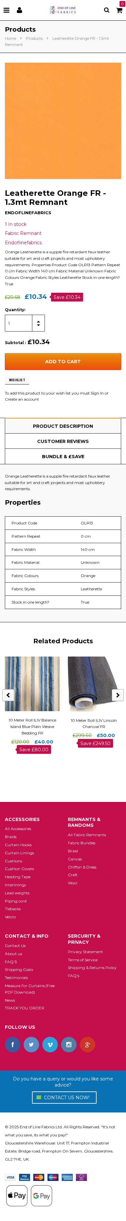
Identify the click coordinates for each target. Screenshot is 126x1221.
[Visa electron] (24, 1176)
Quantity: (15, 309)
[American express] (67, 1176)
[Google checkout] (29, 1195)
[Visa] (10, 1176)
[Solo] (81, 1176)
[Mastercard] (38, 1176)
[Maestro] (52, 1176)
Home (10, 38)
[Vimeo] (50, 1044)
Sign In (97, 393)
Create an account (22, 399)
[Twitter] (31, 1044)
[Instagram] (69, 1044)
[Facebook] (12, 1044)
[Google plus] (87, 1044)
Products (34, 38)
